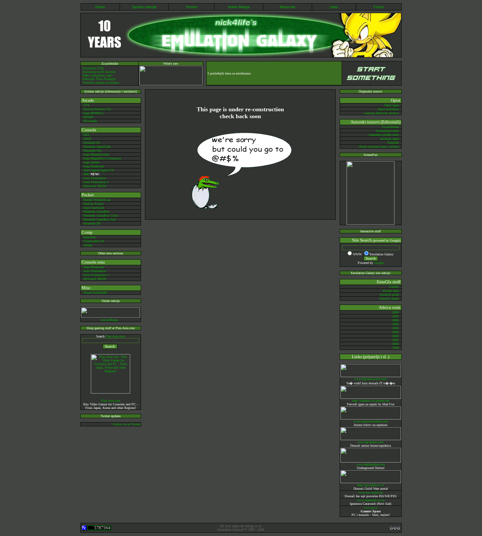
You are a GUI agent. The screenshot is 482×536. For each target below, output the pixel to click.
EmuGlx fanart (389, 298)
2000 (395, 344)
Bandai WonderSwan (96, 200)
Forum (378, 7)
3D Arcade (90, 121)
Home (100, 7)
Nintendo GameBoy (96, 211)
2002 (395, 336)
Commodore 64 (93, 241)
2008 (395, 312)
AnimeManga (109, 320)
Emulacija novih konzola (99, 72)
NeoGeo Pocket (93, 203)
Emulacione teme (387, 131)
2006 (395, 320)
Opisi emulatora (388, 109)
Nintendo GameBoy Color (100, 215)
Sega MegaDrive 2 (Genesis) (102, 158)
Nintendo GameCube (97, 146)
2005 (395, 324)
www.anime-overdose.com (370, 421)
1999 (395, 348)
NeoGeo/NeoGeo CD (97, 109)
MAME (88, 117)
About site (287, 7)
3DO (86, 174)
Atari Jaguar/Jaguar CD (98, 170)
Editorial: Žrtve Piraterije (99, 79)
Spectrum (89, 237)
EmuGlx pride (389, 294)
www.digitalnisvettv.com (370, 379)
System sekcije (144, 7)
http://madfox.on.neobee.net (370, 400)
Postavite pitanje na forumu (101, 82)
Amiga (87, 245)
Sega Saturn (91, 162)
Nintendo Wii (92, 150)
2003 (395, 332)
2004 (395, 328)
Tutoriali (393, 142)
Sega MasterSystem (96, 154)
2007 (395, 316)
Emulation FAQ (93, 68)
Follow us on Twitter (127, 424)
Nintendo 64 (91, 142)
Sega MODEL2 (93, 113)
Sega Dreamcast (93, 166)
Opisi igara (391, 105)
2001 (395, 340)
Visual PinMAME (95, 292)
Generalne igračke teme (384, 135)
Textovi (191, 7)
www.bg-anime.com (370, 442)
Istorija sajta (391, 290)
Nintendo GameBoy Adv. (99, 219)
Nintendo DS (92, 223)
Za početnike (390, 127)
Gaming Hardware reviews (381, 113)
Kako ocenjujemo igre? (98, 75)
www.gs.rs (370, 507)
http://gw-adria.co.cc (370, 485)
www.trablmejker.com (370, 464)
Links (334, 7)
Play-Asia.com (115, 336)
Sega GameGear (93, 207)
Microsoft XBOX (94, 186)
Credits (394, 287)
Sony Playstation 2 (96, 182)
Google (379, 263)
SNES (87, 138)
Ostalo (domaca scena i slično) (379, 146)
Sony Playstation (94, 178)
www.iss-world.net (370, 492)
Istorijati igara (389, 138)
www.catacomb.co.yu (371, 500)
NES (86, 135)
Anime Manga (239, 7)
